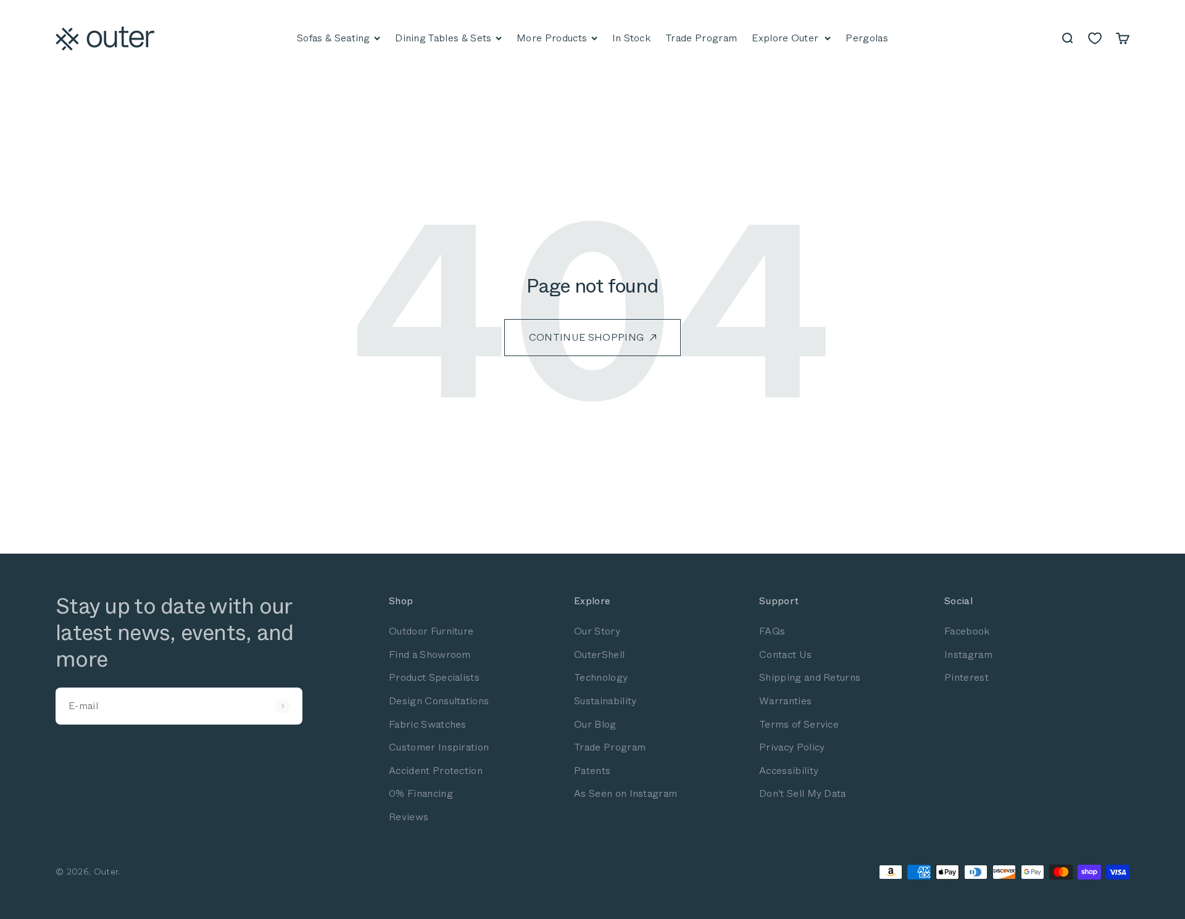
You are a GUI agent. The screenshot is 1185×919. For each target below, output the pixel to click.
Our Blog (595, 724)
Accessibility (788, 770)
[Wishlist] (1095, 38)
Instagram (968, 654)
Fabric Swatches (428, 724)
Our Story (597, 631)
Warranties (785, 701)
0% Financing (421, 793)
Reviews (408, 817)
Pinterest (966, 677)
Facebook (967, 631)
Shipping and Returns (809, 677)
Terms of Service (799, 724)
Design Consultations (439, 701)
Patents (592, 770)
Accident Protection (436, 770)
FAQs (772, 631)
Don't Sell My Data (802, 793)
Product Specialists (434, 677)
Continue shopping (586, 337)
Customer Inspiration (439, 747)
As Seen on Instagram (625, 793)
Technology (601, 677)
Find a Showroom (430, 654)
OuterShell (599, 654)
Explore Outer (785, 38)
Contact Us (785, 654)
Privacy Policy (792, 747)
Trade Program (610, 747)
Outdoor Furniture (431, 631)
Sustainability (605, 701)
